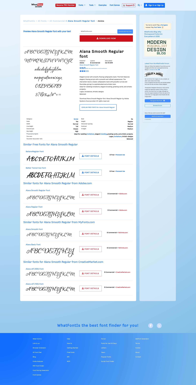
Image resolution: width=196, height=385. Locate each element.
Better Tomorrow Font (36, 168)
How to (69, 343)
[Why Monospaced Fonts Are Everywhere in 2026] (157, 47)
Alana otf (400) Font (34, 269)
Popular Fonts (106, 357)
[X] (159, 325)
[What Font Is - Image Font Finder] (37, 5)
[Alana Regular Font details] (50, 213)
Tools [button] (91, 5)
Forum (103, 339)
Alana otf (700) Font (34, 284)
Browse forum (157, 105)
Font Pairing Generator (41, 370)
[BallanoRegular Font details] (50, 158)
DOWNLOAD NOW (107, 38)
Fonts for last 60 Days (109, 343)
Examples (103, 5)
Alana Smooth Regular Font (38, 190)
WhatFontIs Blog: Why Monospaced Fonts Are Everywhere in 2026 (153, 34)
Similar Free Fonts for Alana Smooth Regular (50, 144)
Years (103, 352)
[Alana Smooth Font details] (50, 235)
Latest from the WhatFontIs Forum (157, 63)
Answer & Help (154, 69)
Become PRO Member (65, 5)
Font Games (115, 5)
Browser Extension (39, 348)
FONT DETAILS (91, 156)
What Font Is (37, 339)
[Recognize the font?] (158, 74)
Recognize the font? (156, 100)
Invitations (117, 136)
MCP (68, 361)
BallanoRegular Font (35, 152)
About (137, 352)
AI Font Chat (37, 352)
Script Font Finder (107, 361)
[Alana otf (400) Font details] (50, 275)
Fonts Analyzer (38, 361)
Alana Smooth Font (34, 229)
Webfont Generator (158, 116)
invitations (90, 134)
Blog (34, 357)
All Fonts (42, 21)
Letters (103, 348)
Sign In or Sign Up (156, 5)
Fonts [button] (81, 5)
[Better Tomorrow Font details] (50, 175)
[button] (140, 5)
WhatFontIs (29, 21)
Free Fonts (70, 352)
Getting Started (72, 348)
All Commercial (57, 21)
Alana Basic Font (33, 245)
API (68, 357)
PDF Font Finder (38, 366)
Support (129, 5)
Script (76, 119)
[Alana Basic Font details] (50, 252)
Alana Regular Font (34, 207)
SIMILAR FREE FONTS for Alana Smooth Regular (98, 107)
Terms (137, 343)
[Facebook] (150, 325)
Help (68, 339)
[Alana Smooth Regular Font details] (50, 197)
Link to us (36, 343)
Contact (138, 357)
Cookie (137, 348)
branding (103, 134)
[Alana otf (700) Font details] (50, 290)
